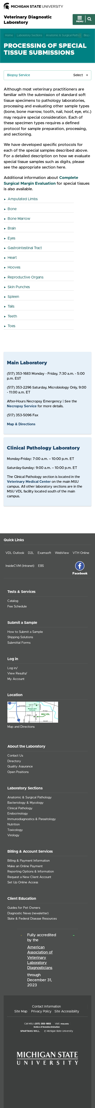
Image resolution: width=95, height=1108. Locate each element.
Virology (13, 835)
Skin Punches (19, 287)
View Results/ (17, 673)
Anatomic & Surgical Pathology (63, 35)
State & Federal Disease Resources (32, 918)
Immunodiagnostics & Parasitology (31, 819)
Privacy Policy (41, 1011)
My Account (15, 679)
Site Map (20, 1011)
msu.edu (65, 1024)
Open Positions (18, 772)
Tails (11, 306)
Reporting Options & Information (30, 871)
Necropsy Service (22, 406)
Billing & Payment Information (28, 860)
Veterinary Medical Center (29, 481)
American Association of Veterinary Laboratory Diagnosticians (40, 957)
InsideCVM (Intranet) (20, 566)
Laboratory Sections (29, 35)
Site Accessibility (66, 1011)
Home (9, 35)
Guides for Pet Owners (23, 907)
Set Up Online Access (22, 882)
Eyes (11, 238)
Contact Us (15, 755)
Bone (12, 209)
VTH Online (81, 553)
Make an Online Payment (25, 866)
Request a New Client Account (29, 877)
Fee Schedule (17, 606)
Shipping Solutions (20, 637)
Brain (12, 228)
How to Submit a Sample (25, 632)
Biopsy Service (18, 75)
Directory (14, 761)
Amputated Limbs (23, 199)
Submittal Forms (18, 642)
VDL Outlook (15, 553)
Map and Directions (21, 726)
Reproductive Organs (25, 277)
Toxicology (15, 830)
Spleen (13, 297)
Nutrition (13, 824)
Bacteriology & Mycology (25, 802)
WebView (62, 553)
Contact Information (46, 1006)
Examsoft (44, 553)
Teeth (12, 316)
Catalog (12, 601)
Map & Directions (21, 424)
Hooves (14, 267)
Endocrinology (17, 813)
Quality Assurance (20, 766)
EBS (41, 566)
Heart (12, 258)
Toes (11, 326)
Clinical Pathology (20, 808)
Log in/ (12, 668)
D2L (31, 553)
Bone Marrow (19, 218)
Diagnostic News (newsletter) (28, 913)
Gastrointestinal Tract (25, 248)
